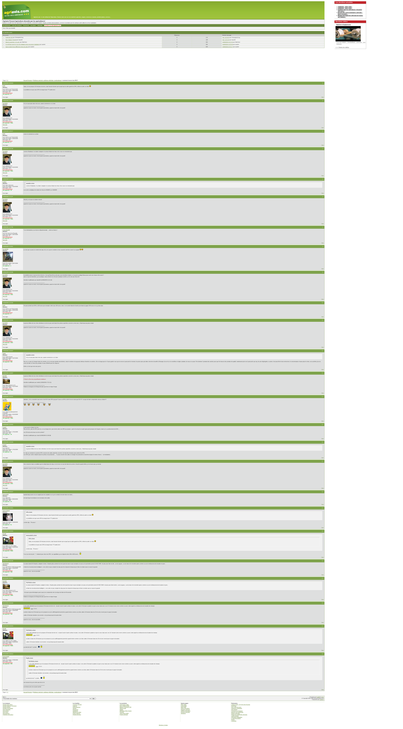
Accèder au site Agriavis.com (52, 25)
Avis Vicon (5, 712)
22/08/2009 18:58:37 (8, 491)
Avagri (233, 719)
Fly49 (4, 534)
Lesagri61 (233, 721)
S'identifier (40, 25)
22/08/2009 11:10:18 (8, 179)
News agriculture (185, 708)
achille (5, 399)
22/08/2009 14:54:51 (8, 396)
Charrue (75, 705)
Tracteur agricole (77, 704)
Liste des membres (17, 25)
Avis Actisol (6, 710)
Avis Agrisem (6, 713)
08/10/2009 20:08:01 (8, 578)
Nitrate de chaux (77, 712)
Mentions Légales (163, 725)
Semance (183, 713)
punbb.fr (322, 699)
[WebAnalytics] (201, 728)
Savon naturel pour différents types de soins (16, 46)
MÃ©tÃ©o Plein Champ (125, 710)
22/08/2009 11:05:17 (8, 131)
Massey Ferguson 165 (125, 707)
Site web (5, 124)
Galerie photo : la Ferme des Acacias (240, 704)
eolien (4, 182)
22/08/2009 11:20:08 (8, 272)
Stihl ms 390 (123, 708)
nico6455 (5, 249)
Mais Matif (183, 707)
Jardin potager (235, 716)
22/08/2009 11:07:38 (8, 148)
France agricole (124, 714)
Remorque (75, 709)
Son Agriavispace (7, 93)
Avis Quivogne (6, 709)
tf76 (4, 86)
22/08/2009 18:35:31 (8, 461)
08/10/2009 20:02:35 (8, 560)
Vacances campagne (236, 708)
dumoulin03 (6, 511)
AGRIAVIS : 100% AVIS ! (345, 7)
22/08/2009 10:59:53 (8, 83)
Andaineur (75, 710)
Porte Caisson (76, 713)
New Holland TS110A (10, 39)
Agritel (121, 709)
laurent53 (6, 494)
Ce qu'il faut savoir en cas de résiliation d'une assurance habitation (22, 44)
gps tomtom (234, 709)
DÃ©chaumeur (76, 707)
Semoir (74, 708)
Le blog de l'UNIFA (236, 718)
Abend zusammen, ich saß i (12, 42)
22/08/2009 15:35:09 (8, 442)
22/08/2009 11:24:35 (8, 302)
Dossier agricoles (185, 712)
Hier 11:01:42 (225, 39)
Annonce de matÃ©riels (237, 712)
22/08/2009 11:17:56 (8, 227)
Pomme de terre (77, 714)
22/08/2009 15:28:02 (8, 424)
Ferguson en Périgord (236, 710)
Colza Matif (184, 705)
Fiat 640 (122, 712)
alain (4, 353)
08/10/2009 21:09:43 (8, 626)
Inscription (33, 25)
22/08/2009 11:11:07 (8, 196)
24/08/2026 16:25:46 (227, 44)
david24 (5, 103)
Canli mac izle (8, 37)
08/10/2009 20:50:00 (8, 603)
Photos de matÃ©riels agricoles (239, 714)
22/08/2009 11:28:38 (8, 320)
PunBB (318, 697)
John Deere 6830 (124, 713)
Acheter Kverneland (8, 708)
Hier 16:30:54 (225, 37)
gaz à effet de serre (236, 707)
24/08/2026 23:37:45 (227, 42)
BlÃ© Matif (183, 704)
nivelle (5, 376)
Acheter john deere (7, 704)
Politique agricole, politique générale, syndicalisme (47, 80)
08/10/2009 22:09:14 (8, 653)
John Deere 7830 (124, 704)
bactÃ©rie (233, 705)
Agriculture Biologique (236, 717)
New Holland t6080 (124, 705)
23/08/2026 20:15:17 (227, 46)
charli (4, 427)
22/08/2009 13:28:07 (8, 373)
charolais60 (6, 230)
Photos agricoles (235, 713)
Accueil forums (6, 25)
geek (322, 697)
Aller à (4, 697)
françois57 (6, 657)
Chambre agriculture (8, 714)
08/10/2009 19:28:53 (8, 531)
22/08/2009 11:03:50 (8, 100)
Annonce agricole (185, 709)
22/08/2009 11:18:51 (8, 246)
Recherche (26, 25)
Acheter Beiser (6, 707)
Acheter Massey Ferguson (9, 705)
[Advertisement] (163, 64)
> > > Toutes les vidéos (342, 47)
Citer (322, 97)
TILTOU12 (6, 563)
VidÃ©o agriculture (185, 710)
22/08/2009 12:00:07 (8, 350)
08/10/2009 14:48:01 (8, 508)
